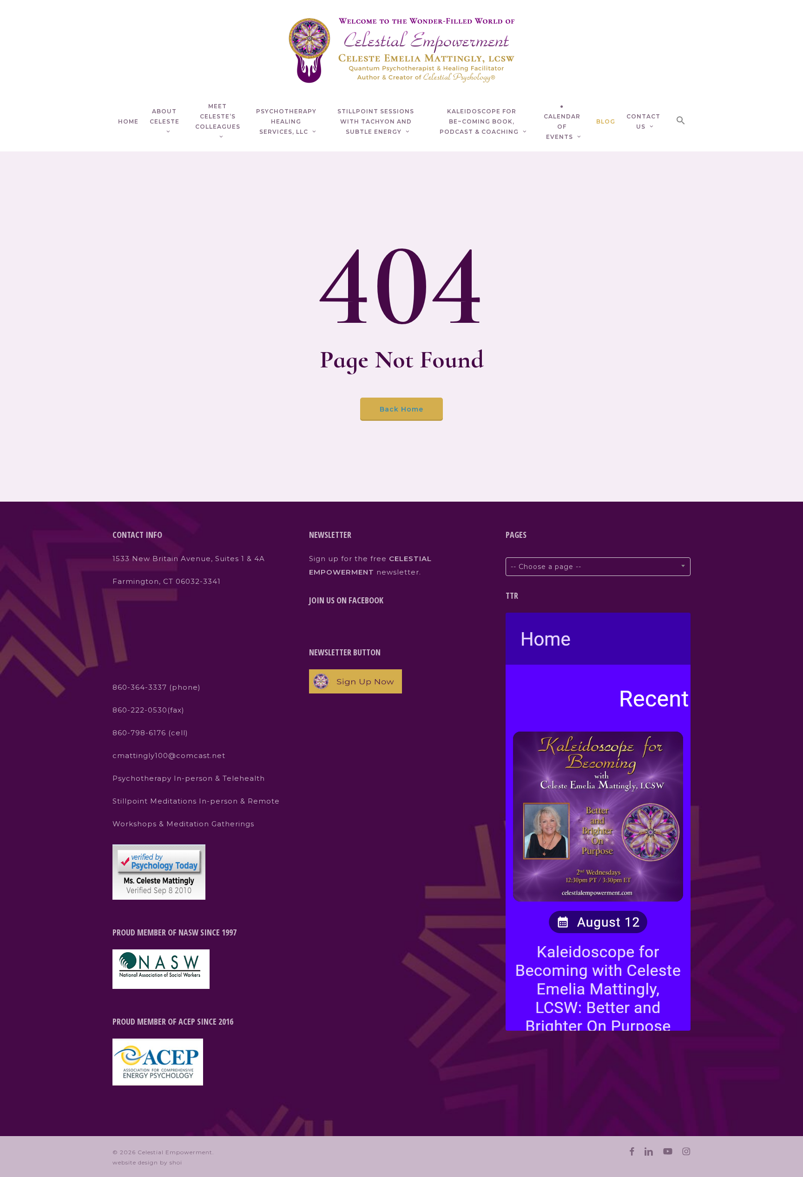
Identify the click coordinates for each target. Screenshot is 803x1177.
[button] (681, 122)
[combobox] (598, 566)
